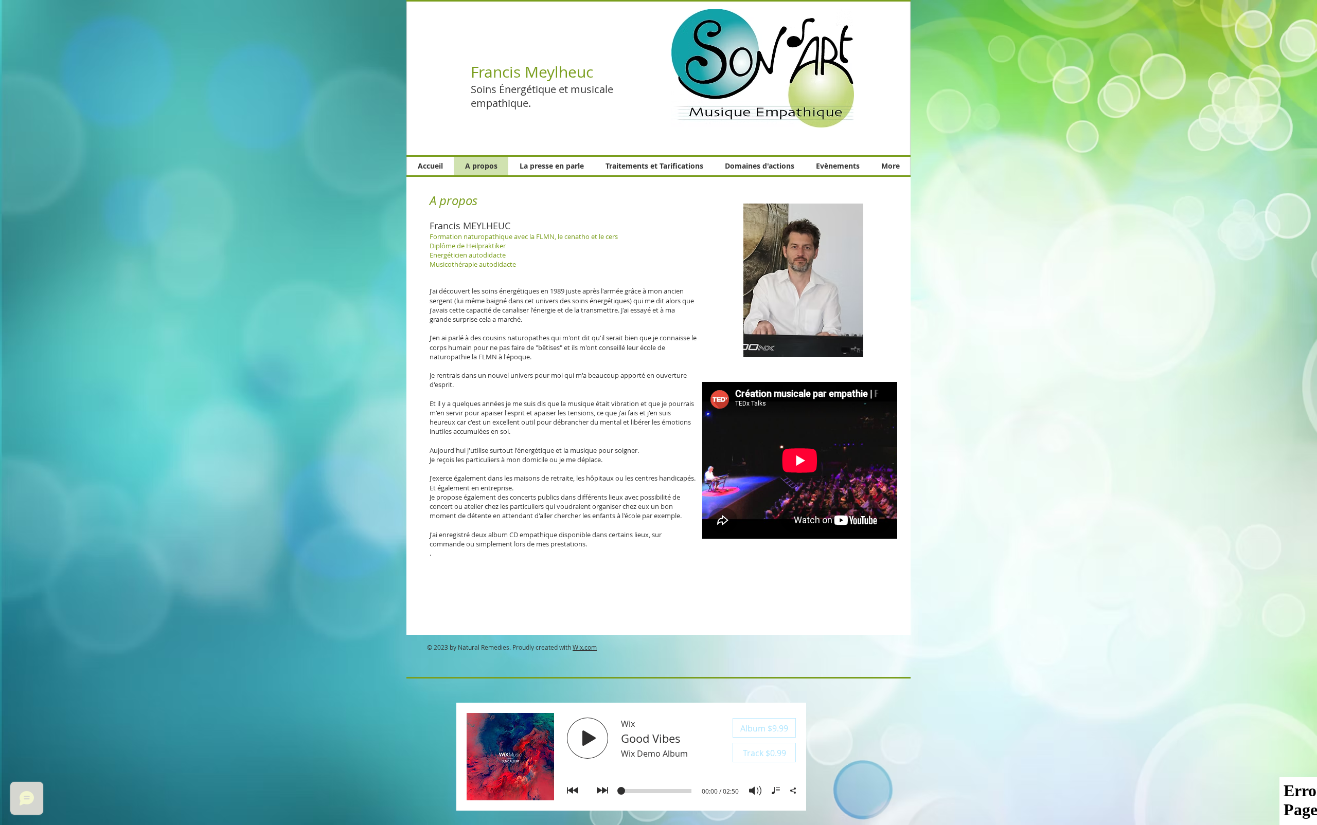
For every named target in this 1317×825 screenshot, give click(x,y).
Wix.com (585, 647)
